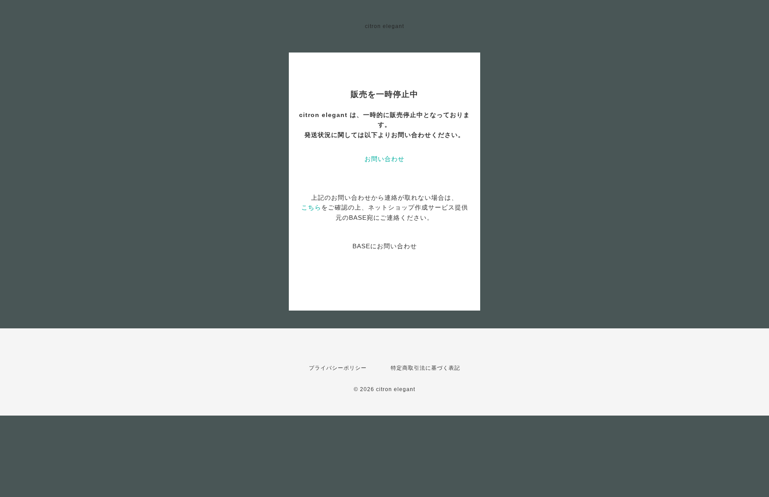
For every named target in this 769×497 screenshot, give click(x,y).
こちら (311, 207)
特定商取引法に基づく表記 (425, 368)
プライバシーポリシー (338, 368)
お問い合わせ (384, 158)
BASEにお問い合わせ (384, 246)
